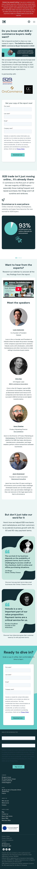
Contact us (5, 814)
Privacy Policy (6, 836)
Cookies (4, 842)
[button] (29, 21)
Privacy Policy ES (7, 838)
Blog (3, 812)
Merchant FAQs (6, 820)
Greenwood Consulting (18, 479)
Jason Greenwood (18, 474)
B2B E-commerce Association (18, 384)
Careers (4, 805)
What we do (5, 803)
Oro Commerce (18, 431)
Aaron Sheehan (19, 426)
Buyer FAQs (5, 818)
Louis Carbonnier (18, 330)
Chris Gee (18, 379)
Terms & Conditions (7, 840)
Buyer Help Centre (7, 816)
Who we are (5, 801)
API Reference (6, 844)
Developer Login (6, 846)
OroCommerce (10, 438)
